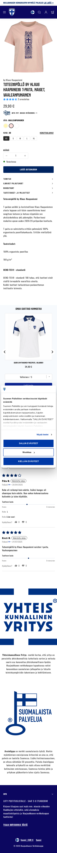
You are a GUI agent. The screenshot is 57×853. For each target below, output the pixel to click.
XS (6, 138)
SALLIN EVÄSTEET (28, 443)
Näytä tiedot (42, 434)
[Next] (52, 352)
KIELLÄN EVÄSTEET (28, 461)
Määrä (6, 150)
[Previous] (5, 352)
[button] (4, 12)
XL (34, 138)
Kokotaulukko (47, 132)
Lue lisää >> (49, 2)
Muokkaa (27, 452)
